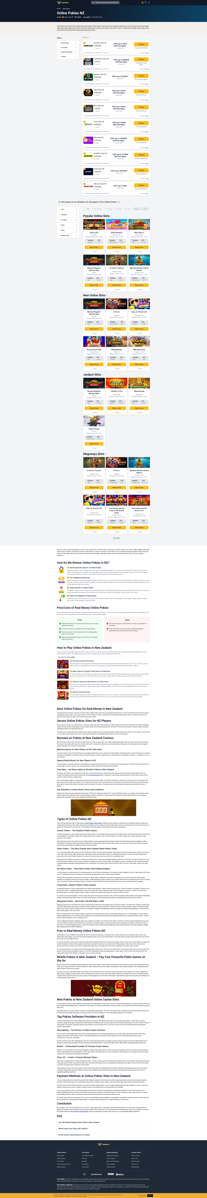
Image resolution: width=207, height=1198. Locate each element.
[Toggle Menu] (149, 2)
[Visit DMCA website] (120, 1174)
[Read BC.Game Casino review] (88, 77)
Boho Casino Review (141, 111)
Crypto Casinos (111, 1158)
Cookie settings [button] (142, 1195)
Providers (64, 220)
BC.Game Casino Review (141, 79)
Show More (116, 538)
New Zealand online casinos (94, 823)
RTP (62, 209)
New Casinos (60, 1155)
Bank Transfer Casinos (113, 1161)
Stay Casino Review (141, 142)
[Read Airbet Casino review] (88, 171)
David (147, 52)
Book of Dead (135, 1155)
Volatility (64, 214)
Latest (119, 209)
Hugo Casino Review (141, 95)
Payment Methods (66, 52)
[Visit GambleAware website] (96, 1174)
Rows (63, 230)
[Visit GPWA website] (110, 1174)
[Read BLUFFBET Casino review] (88, 156)
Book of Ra (134, 1158)
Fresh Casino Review (141, 126)
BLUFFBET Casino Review (141, 158)
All (88, 209)
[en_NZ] (146, 3)
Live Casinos (60, 1161)
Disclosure (84, 37)
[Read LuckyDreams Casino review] (88, 61)
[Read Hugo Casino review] (88, 92)
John (147, 178)
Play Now (141, 44)
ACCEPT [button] (150, 1195)
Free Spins (64, 47)
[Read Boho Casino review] (88, 108)
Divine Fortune (135, 1161)
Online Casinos (61, 1158)
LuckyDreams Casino (88, 1155)
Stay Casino (85, 1164)
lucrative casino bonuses (81, 1111)
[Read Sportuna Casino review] (88, 45)
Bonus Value (65, 43)
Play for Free (94, 247)
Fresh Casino (85, 1167)
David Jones (67, 17)
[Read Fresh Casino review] (88, 124)
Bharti (147, 131)
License (63, 56)
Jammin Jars (135, 1164)
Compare (97, 48)
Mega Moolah (135, 1167)
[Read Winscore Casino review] (88, 186)
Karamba (84, 1161)
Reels (63, 225)
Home (58, 8)
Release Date (65, 235)
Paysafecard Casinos (113, 1155)
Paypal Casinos (111, 1167)
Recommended (98, 209)
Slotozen (84, 1158)
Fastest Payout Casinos (64, 1164)
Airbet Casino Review (141, 174)
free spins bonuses (94, 775)
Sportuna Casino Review (141, 48)
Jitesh (147, 84)
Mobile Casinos (61, 1167)
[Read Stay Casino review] (88, 140)
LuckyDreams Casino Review (141, 63)
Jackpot (129, 209)
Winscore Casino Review (141, 189)
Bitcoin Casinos (111, 1164)
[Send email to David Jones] (72, 17)
